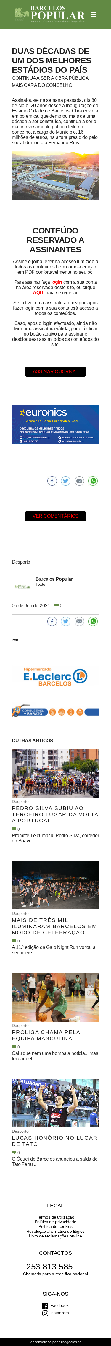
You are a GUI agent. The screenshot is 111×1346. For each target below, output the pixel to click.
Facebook (59, 1305)
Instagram (59, 1312)
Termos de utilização (55, 1217)
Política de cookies (55, 1226)
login (56, 282)
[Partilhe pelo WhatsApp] (93, 481)
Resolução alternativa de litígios (55, 1231)
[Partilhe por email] (79, 481)
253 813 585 (49, 1266)
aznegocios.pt (70, 1342)
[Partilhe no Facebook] (52, 481)
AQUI (38, 292)
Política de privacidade (55, 1221)
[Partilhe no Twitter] (65, 481)
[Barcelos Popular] (50, 14)
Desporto (20, 801)
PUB (15, 639)
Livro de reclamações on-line (55, 1236)
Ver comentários (56, 516)
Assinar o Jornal (55, 371)
